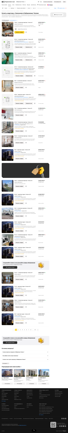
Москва (3, 391)
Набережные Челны (18, 54)
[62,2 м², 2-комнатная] (8, 45)
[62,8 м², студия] (8, 253)
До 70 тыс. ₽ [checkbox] (20, 171)
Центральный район (5, 405)
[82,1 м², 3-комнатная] (8, 128)
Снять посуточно (30, 405)
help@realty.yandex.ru (22, 425)
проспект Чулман (17, 151)
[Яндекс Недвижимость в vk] (62, 418)
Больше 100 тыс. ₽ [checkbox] (15, 175)
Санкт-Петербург (5, 393)
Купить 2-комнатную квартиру (44, 413)
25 (35, 329)
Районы (40, 391)
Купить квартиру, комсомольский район (46, 410)
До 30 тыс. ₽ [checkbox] (6, 171)
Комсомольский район (6, 410)
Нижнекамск (16, 393)
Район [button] (55, 8)
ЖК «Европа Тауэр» (17, 210)
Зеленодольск (16, 391)
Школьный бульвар (17, 137)
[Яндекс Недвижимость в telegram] (65, 418)
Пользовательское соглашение (28, 418)
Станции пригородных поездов (44, 394)
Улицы (40, 393)
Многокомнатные (30, 394)
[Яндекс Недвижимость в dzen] (63, 418)
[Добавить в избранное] (26, 32)
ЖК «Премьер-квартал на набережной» (21, 69)
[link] (64, 2)
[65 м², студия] (8, 155)
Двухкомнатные (29, 391)
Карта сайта (51, 418)
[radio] (18, 330)
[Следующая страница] (37, 329)
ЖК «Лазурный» (17, 152)
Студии (28, 396)
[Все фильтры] (3, 8)
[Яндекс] (64, 430)
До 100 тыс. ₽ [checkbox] (6, 175)
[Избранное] (39, 2)
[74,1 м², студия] (8, 292)
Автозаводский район (5, 408)
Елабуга (15, 394)
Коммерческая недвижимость (19, 408)
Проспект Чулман (58, 394)
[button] (41, 2)
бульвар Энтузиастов (18, 82)
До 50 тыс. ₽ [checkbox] (13, 171)
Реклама (11, 418)
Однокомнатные (29, 393)
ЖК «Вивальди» (17, 124)
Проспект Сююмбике (58, 391)
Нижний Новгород (5, 399)
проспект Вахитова (17, 182)
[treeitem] (5, 5)
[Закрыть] (65, 8)
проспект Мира (17, 209)
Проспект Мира (57, 396)
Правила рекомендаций (39, 418)
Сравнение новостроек (43, 396)
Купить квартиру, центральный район (45, 408)
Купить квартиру (42, 405)
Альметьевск (16, 396)
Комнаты (15, 405)
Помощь (46, 418)
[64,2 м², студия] (8, 200)
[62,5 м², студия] (8, 227)
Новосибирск (4, 394)
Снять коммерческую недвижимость (45, 411)
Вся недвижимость (5, 418)
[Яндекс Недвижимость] (8, 2)
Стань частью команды (18, 418)
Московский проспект (59, 393)
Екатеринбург (4, 396)
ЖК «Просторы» (17, 237)
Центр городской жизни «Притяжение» (21, 97)
